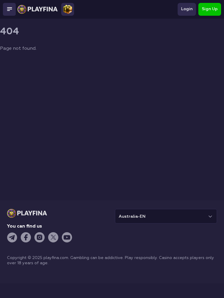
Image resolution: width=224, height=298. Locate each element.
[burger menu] (9, 9)
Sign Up (210, 9)
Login (186, 9)
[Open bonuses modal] (67, 9)
